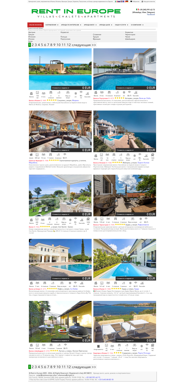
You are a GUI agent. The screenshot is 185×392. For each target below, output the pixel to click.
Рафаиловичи (143, 225)
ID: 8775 (103, 98)
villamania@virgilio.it (66, 375)
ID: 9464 (34, 227)
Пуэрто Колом (143, 163)
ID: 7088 (38, 161)
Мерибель (33, 163)
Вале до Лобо (145, 98)
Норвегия (65, 32)
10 (59, 45)
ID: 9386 (103, 353)
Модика (75, 100)
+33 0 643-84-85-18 (105, 379)
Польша (64, 37)
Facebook (151, 14)
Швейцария (130, 39)
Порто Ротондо (144, 353)
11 (64, 45)
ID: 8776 (37, 289)
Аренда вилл (89, 25)
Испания (31, 37)
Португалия (65, 39)
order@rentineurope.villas (46, 375)
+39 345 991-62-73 (92, 377)
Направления (51, 25)
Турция (96, 37)
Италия (31, 39)
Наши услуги (120, 25)
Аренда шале (104, 25)
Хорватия (129, 32)
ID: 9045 (104, 225)
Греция (31, 34)
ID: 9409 (37, 100)
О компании (136, 25)
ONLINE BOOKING (35, 25)
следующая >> (84, 45)
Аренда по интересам (70, 25)
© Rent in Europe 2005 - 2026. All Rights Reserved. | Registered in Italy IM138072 (60, 373)
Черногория (130, 34)
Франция (96, 39)
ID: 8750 (39, 351)
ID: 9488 (102, 289)
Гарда (136, 289)
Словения (97, 34)
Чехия (127, 37)
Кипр (30, 41)
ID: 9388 (102, 163)
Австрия (31, 32)
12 (69, 45)
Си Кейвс (74, 289)
